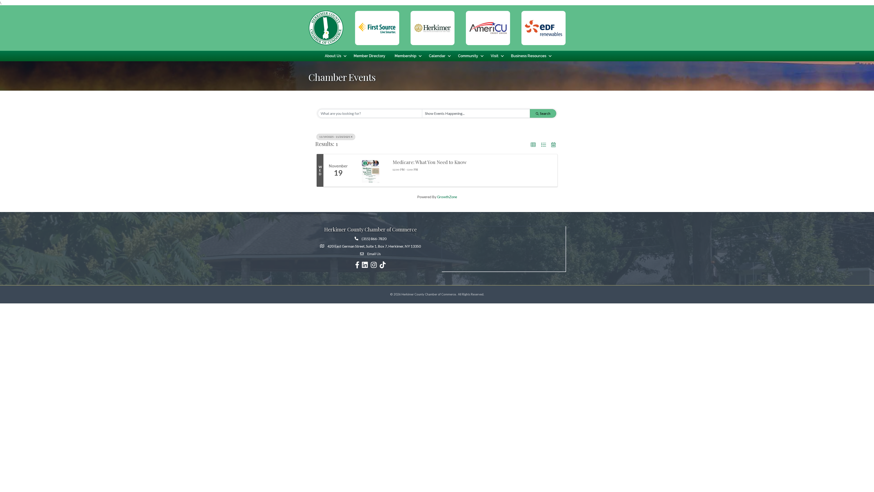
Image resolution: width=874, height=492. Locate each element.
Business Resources (528, 56)
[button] (533, 144)
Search (545, 113)
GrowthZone (447, 197)
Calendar (437, 56)
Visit (494, 56)
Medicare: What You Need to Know (430, 162)
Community (468, 56)
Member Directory (369, 56)
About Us (333, 56)
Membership (405, 56)
